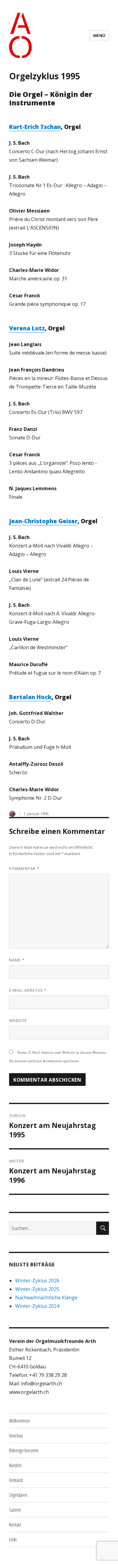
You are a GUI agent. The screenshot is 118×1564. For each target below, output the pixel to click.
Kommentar (24, 868)
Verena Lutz (27, 328)
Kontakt (15, 1524)
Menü (99, 35)
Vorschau (16, 1435)
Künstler (15, 1465)
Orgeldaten (18, 1495)
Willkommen (19, 1420)
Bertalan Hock (30, 697)
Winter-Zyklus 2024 (37, 1306)
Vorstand (16, 1480)
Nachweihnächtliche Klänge (46, 1297)
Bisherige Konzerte (24, 1450)
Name (17, 960)
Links (13, 1539)
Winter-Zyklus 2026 (37, 1280)
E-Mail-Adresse (28, 990)
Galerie (15, 1509)
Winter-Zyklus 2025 (37, 1289)
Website (18, 1020)
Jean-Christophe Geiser (43, 521)
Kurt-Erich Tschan (35, 127)
